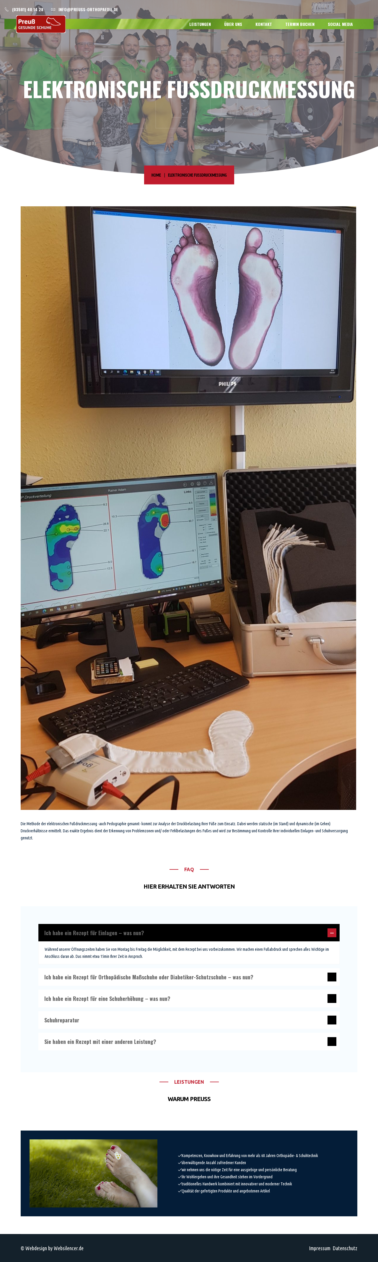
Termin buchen (300, 24)
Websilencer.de (69, 1248)
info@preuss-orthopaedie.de (88, 9)
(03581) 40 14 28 (27, 9)
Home (156, 175)
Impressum (319, 1248)
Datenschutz (345, 1248)
